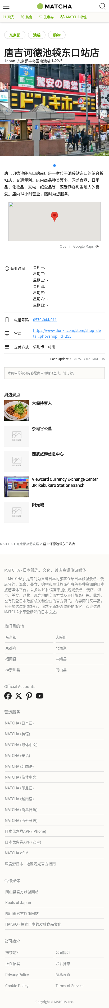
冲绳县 (61, 658)
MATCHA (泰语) (17, 755)
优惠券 (48, 16)
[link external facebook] (9, 697)
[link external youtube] (41, 697)
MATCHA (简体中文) (21, 777)
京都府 (10, 648)
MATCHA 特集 (76, 16)
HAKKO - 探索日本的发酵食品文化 (33, 924)
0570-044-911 (45, 319)
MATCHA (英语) (17, 733)
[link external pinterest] (30, 697)
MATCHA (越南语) (19, 798)
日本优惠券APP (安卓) (23, 842)
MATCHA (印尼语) (19, 787)
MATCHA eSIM (16, 852)
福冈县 (10, 658)
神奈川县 (12, 669)
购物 (57, 34)
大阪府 (61, 637)
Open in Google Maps (77, 246)
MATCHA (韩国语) (19, 766)
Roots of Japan (18, 902)
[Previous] (7, 110)
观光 (10, 16)
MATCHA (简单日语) (21, 809)
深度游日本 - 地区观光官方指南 (30, 863)
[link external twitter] (19, 697)
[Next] (101, 110)
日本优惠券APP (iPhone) (25, 831)
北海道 (61, 648)
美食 (28, 16)
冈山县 (61, 669)
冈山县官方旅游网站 (22, 891)
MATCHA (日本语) (19, 723)
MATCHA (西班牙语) (21, 820)
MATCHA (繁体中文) (21, 744)
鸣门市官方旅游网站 (22, 913)
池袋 (36, 34)
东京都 (14, 34)
